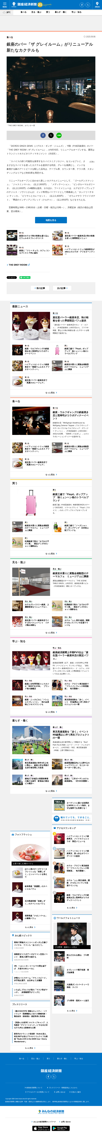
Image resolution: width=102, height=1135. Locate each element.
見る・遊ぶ (36, 12)
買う (48, 12)
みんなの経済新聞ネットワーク (51, 1112)
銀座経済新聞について (34, 1088)
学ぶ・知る (77, 12)
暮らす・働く (61, 12)
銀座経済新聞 (24, 4)
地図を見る (51, 220)
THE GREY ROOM (18, 264)
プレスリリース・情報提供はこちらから (63, 1088)
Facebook (82, 5)
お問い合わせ (60, 1092)
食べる (24, 12)
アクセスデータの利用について (38, 1092)
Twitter (88, 5)
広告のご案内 (76, 1092)
